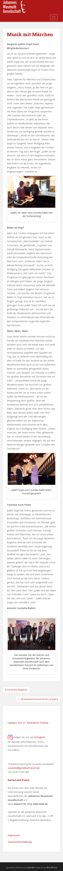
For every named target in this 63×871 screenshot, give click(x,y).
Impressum (14, 835)
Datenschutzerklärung (20, 841)
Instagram (39, 737)
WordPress (52, 867)
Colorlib (30, 867)
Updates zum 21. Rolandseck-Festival (28, 722)
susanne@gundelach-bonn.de (24, 767)
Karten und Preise (18, 780)
